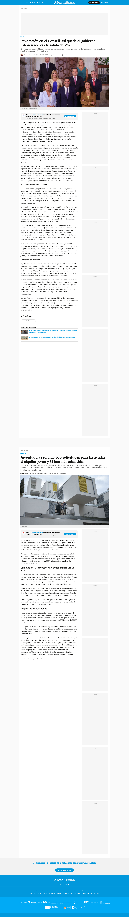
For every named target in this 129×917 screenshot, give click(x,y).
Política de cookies (76, 893)
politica (22, 36)
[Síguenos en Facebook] (30, 2)
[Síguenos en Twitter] (33, 2)
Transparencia (95, 893)
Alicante (23, 453)
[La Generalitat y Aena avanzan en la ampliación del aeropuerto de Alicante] (24, 338)
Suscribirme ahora (64, 870)
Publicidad (86, 893)
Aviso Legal (52, 893)
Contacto (32, 893)
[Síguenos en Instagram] (35, 2)
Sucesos (76, 891)
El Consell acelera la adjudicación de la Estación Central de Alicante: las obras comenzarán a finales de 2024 (53, 331)
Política (83, 891)
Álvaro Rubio (27, 55)
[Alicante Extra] (64, 881)
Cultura (63, 891)
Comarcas (50, 891)
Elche (43, 891)
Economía (57, 891)
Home (22, 8)
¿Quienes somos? (42, 893)
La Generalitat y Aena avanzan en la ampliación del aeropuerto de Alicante (52, 337)
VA (40, 2)
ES (43, 2)
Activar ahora (69, 116)
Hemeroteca (90, 891)
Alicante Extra (24, 473)
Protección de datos (63, 893)
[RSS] (37, 2)
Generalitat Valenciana (28, 321)
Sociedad (70, 891)
